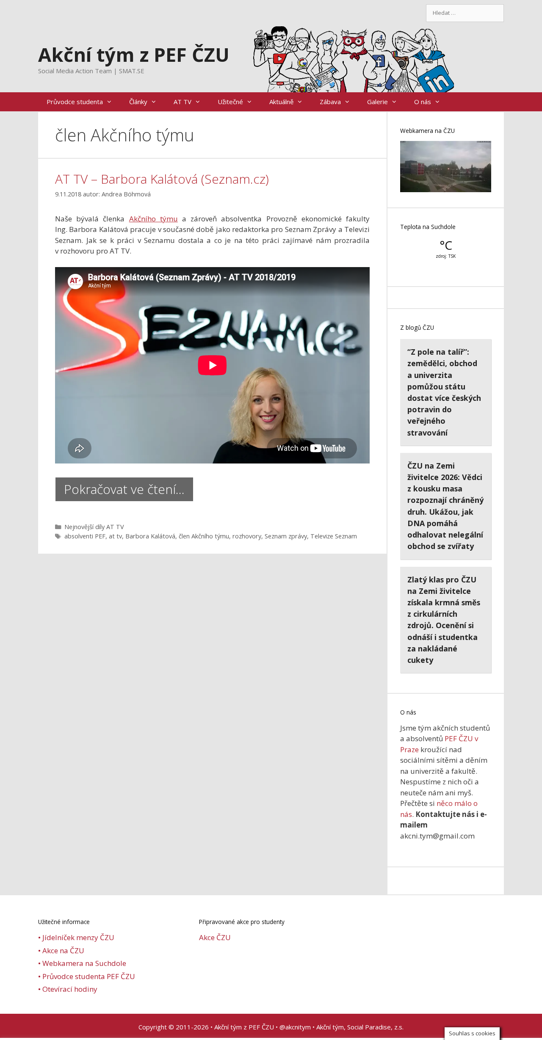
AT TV (182, 101)
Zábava (330, 101)
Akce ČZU (215, 937)
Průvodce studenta (75, 101)
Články (138, 101)
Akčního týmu (153, 218)
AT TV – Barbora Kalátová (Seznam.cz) (162, 179)
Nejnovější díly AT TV (94, 527)
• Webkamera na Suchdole (82, 963)
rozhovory (246, 536)
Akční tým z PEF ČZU (134, 54)
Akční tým (330, 1027)
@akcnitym (295, 1027)
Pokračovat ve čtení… (124, 489)
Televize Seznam (333, 536)
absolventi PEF (84, 536)
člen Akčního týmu (204, 536)
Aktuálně (281, 101)
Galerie (377, 101)
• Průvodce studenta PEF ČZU (86, 976)
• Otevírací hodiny (67, 989)
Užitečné (230, 101)
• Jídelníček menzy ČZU (76, 937)
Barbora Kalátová (150, 536)
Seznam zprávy (286, 536)
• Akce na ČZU (61, 950)
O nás (422, 101)
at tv (115, 536)
